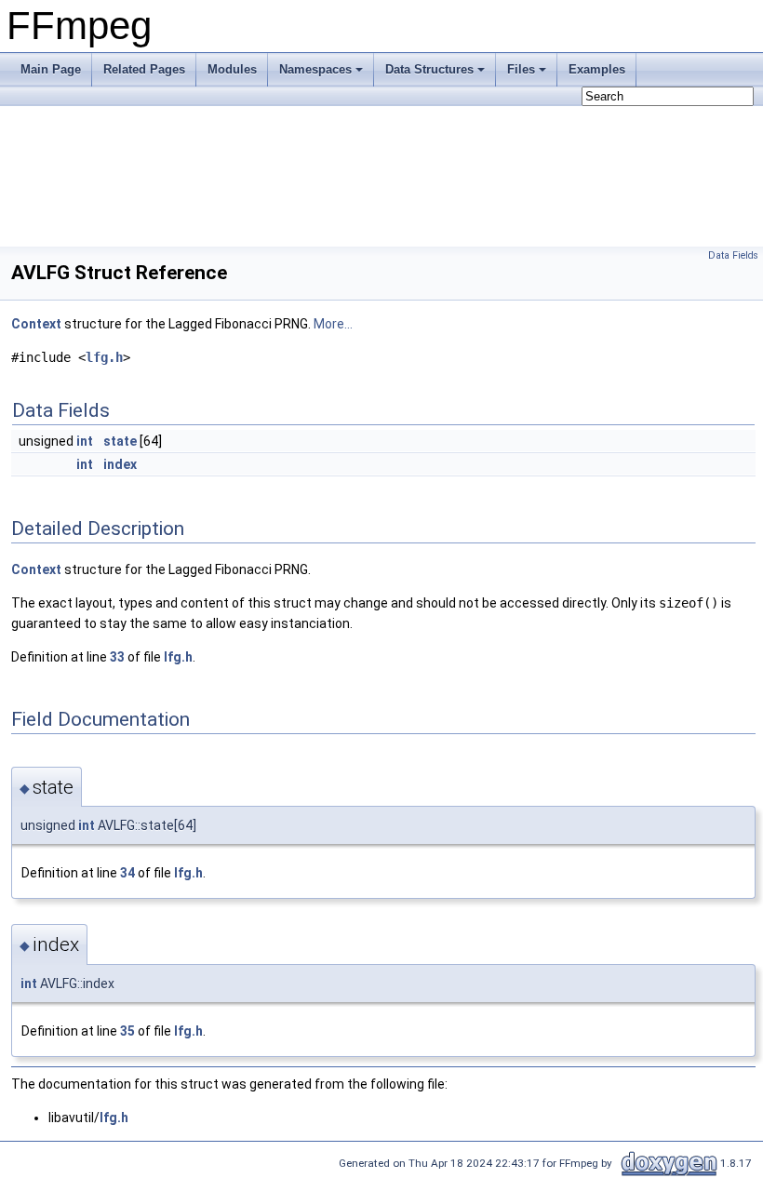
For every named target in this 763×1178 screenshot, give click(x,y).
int (84, 441)
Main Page (50, 69)
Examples (597, 69)
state (120, 441)
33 (117, 656)
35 (127, 1031)
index (120, 464)
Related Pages (144, 69)
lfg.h (104, 357)
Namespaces (315, 69)
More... (333, 323)
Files (521, 69)
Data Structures (429, 69)
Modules (232, 69)
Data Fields (733, 255)
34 (127, 872)
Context (36, 323)
